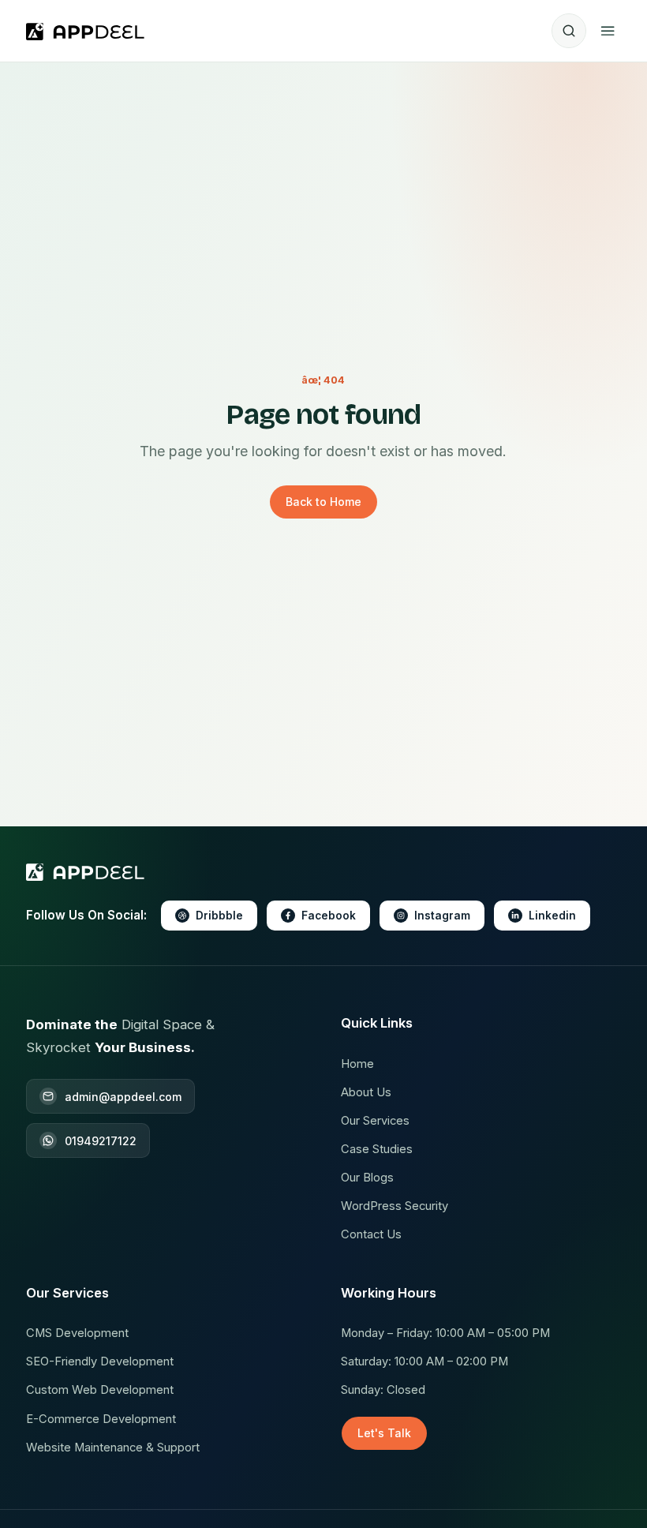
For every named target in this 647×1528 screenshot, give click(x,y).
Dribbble (219, 915)
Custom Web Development (100, 1390)
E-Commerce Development (101, 1419)
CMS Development (77, 1333)
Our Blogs (367, 1177)
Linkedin (552, 915)
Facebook (328, 915)
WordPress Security (394, 1206)
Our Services (375, 1121)
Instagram (442, 915)
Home (357, 1064)
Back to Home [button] (323, 501)
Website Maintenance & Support (113, 1447)
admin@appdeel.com (123, 1096)
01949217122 (101, 1141)
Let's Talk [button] (384, 1433)
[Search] (569, 30)
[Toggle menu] (607, 30)
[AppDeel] (88, 31)
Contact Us (371, 1234)
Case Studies (377, 1149)
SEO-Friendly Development (100, 1361)
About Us (366, 1092)
